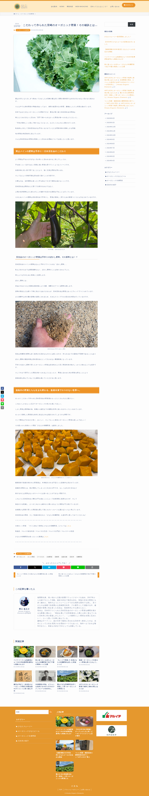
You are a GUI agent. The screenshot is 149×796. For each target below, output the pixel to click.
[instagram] (74, 786)
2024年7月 (111, 148)
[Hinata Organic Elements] (21, 6)
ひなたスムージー (113, 172)
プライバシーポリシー (71, 789)
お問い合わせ (85, 789)
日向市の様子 (112, 185)
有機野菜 (79, 557)
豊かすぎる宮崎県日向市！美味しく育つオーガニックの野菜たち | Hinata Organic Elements (120, 95)
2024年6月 (111, 152)
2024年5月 (111, 156)
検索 (131, 24)
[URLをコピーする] (92, 567)
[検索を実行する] (51, 712)
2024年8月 (111, 143)
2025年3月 (111, 122)
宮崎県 (57, 557)
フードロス (40, 557)
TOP (60, 789)
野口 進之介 (24, 609)
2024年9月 (111, 139)
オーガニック (21, 557)
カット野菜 (31, 557)
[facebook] (72, 786)
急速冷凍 (64, 557)
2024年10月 (111, 135)
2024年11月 (111, 131)
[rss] (77, 786)
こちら (68, 526)
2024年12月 (111, 127)
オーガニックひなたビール (116, 176)
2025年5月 (111, 118)
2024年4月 (111, 160)
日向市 (72, 557)
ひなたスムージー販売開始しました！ (118, 36)
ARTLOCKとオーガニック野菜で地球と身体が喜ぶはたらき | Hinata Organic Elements (120, 105)
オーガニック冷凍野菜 (23, 30)
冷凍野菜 (49, 557)
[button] (21, 567)
